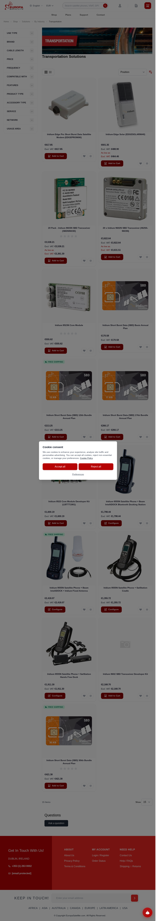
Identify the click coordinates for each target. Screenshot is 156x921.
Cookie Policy (86, 458)
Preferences (78, 474)
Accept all (60, 466)
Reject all (96, 466)
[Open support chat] (147, 912)
